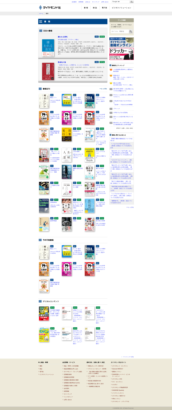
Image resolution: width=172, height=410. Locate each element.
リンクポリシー (68, 397)
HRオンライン (116, 398)
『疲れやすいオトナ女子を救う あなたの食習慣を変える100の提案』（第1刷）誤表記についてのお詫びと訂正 (121, 176)
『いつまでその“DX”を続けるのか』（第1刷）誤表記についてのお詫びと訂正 (121, 145)
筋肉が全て (123, 77)
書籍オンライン (116, 371)
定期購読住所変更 (69, 377)
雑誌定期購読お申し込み (71, 369)
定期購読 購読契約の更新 (71, 380)
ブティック (116, 108)
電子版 (104, 8)
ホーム (41, 13)
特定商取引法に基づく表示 (96, 383)
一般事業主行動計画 (94, 386)
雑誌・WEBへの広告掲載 (71, 366)
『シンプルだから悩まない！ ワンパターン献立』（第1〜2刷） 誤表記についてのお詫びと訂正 (121, 195)
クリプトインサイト (118, 393)
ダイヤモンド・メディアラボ (120, 401)
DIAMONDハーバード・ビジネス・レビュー (121, 375)
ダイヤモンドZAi (117, 379)
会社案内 (74, 2)
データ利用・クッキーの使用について (98, 377)
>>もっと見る (103, 88)
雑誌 (41, 369)
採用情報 (81, 2)
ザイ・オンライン (117, 382)
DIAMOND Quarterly (118, 390)
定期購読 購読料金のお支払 (72, 383)
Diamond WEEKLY (117, 369)
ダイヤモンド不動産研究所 (120, 387)
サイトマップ (95, 2)
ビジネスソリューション (121, 8)
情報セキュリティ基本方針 (96, 366)
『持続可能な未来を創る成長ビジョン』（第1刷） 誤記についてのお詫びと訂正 (121, 188)
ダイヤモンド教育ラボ (118, 396)
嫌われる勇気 (122, 84)
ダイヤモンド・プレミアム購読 (73, 371)
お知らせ (87, 2)
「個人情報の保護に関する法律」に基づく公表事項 (98, 372)
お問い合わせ (104, 2)
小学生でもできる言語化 (120, 112)
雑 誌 (95, 8)
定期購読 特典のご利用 (70, 385)
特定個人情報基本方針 (94, 381)
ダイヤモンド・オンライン (120, 366)
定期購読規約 (68, 374)
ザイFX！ (115, 384)
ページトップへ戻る (128, 356)
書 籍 (86, 8)
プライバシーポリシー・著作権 (97, 369)
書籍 (41, 366)
